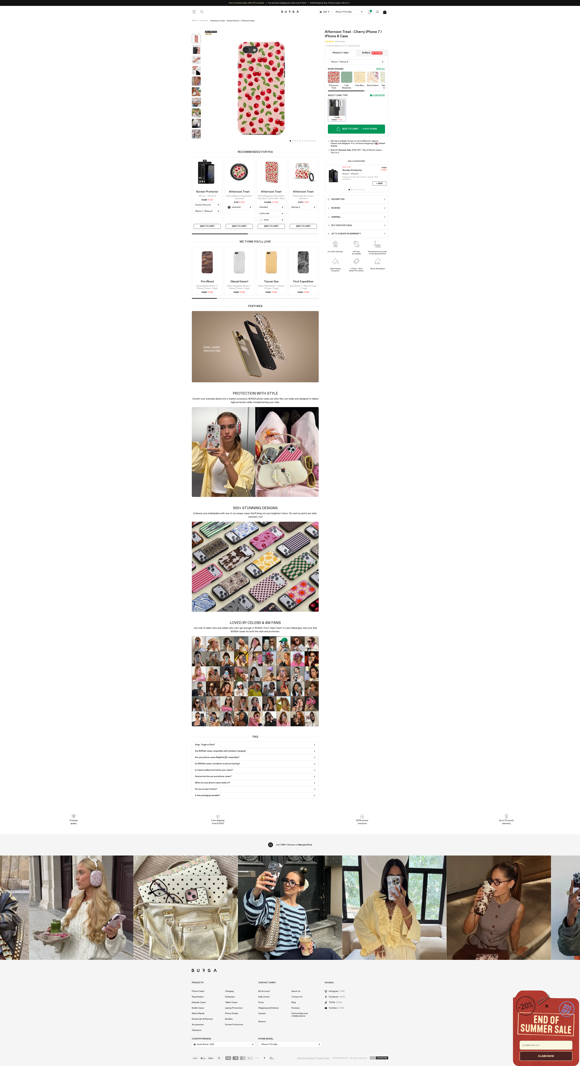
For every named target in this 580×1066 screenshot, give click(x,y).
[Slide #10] (314, 140)
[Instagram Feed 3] (499, 908)
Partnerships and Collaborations (300, 1014)
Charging (229, 991)
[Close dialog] (547, 1006)
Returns (262, 1022)
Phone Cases (198, 991)
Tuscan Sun (271, 281)
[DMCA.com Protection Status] (379, 1058)
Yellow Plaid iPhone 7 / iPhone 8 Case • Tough (271, 287)
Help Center (264, 997)
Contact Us (297, 997)
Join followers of (294, 845)
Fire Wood (207, 281)
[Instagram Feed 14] (186, 908)
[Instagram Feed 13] (81, 908)
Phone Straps (231, 1013)
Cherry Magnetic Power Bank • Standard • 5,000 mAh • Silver (271, 197)
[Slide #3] (297, 140)
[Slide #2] (295, 140)
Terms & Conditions (306, 1058)
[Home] (290, 12)
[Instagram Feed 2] (394, 908)
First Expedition (303, 281)
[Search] (202, 12)
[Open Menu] (194, 12)
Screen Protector (207, 191)
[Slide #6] (304, 140)
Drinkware (230, 997)
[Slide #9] (312, 140)
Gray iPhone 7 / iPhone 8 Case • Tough (303, 287)
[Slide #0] (290, 140)
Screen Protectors (234, 1025)
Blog (294, 1002)
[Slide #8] (309, 140)
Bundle (372, 53)
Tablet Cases (231, 1002)
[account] (377, 12)
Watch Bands (198, 1013)
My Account (264, 991)
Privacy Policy (323, 1058)
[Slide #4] (300, 140)
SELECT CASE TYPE (338, 95)
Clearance (196, 1030)
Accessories (198, 1025)
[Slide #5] (302, 140)
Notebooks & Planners (202, 1019)
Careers (262, 1013)
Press (261, 1002)
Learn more (379, 95)
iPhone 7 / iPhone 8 (200, 21)
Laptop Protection (234, 1008)
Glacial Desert (239, 281)
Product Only (340, 53)
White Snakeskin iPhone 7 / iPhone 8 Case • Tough (239, 287)
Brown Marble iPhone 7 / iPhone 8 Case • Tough (207, 287)
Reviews (296, 1008)
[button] (335, 41)
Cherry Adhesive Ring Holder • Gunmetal (239, 197)
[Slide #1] (292, 140)
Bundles (229, 1019)
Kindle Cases (198, 1008)
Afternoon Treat (239, 191)
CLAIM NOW (546, 1056)
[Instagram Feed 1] (290, 908)
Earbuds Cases (199, 1002)
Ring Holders (198, 997)
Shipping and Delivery (268, 1008)
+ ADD (379, 183)
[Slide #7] (307, 140)
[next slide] (196, 142)
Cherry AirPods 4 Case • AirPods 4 (303, 197)
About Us (296, 991)
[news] (369, 12)
